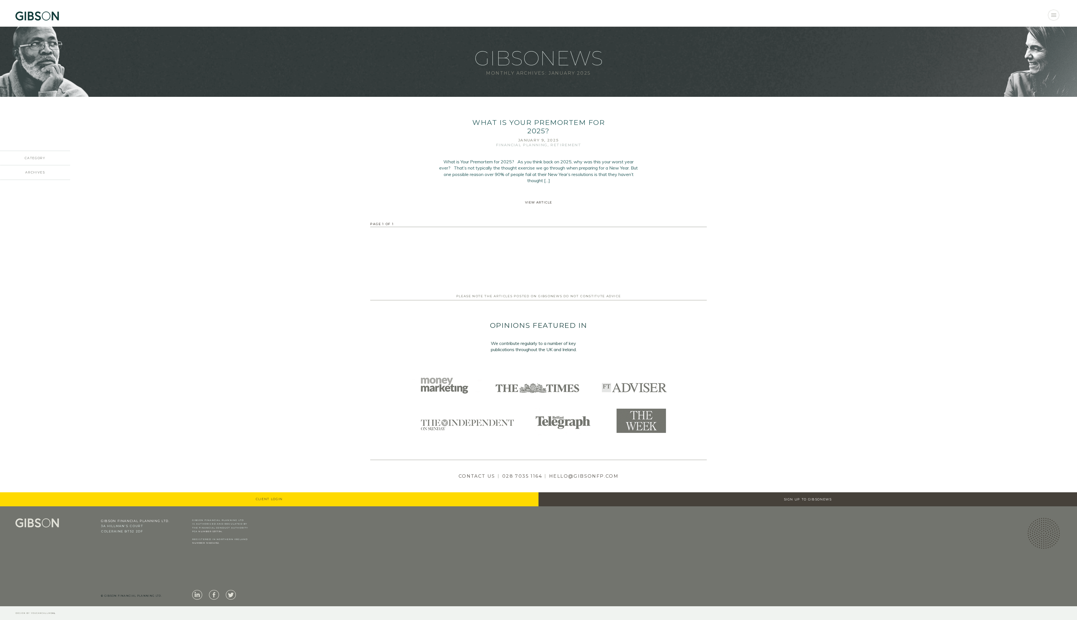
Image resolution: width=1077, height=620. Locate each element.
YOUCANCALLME (43, 613)
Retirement (565, 145)
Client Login (269, 499)
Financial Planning (521, 145)
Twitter (231, 595)
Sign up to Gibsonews (808, 499)
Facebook (214, 595)
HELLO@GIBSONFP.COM (583, 476)
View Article (538, 202)
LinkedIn (197, 595)
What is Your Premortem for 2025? (538, 126)
